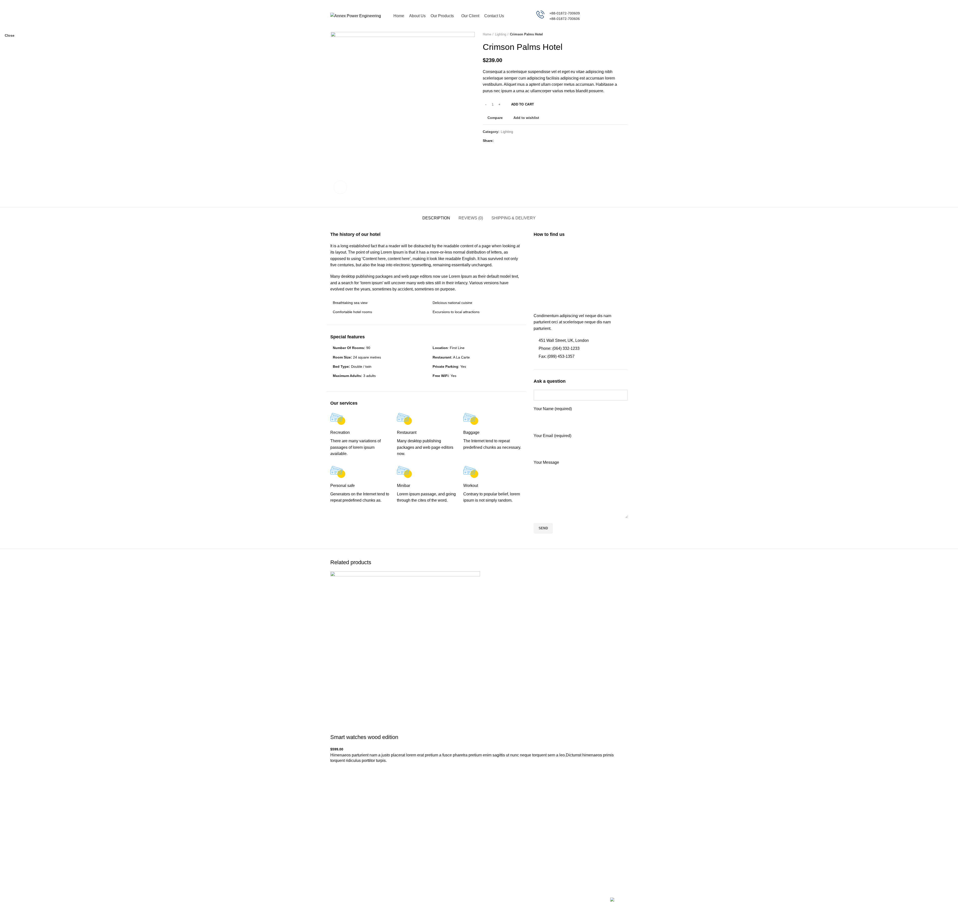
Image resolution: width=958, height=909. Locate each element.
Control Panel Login (599, 854)
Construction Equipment (502, 862)
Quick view (336, 797)
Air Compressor (495, 845)
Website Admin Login (600, 845)
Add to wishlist (336, 772)
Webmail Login (596, 836)
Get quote (610, 16)
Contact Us (593, 862)
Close (9, 35)
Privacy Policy (544, 836)
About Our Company (550, 862)
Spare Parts (492, 871)
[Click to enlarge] (340, 187)
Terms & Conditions (549, 845)
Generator (491, 836)
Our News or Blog (548, 854)
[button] (336, 785)
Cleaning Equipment (499, 854)
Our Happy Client (547, 871)
